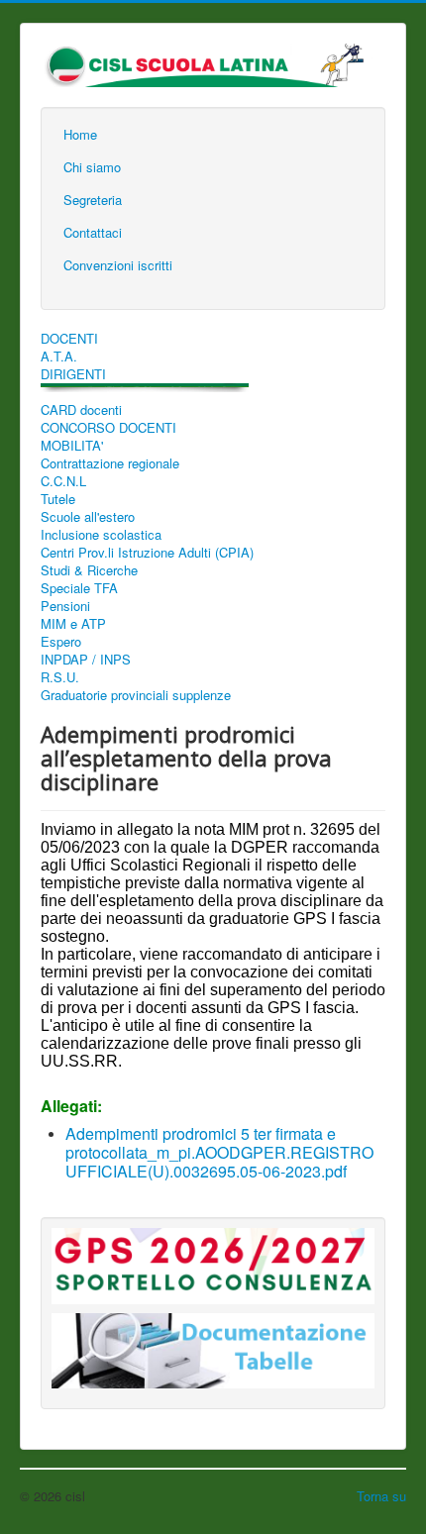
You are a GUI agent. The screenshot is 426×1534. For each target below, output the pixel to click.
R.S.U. (60, 677)
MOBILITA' (72, 446)
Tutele (58, 499)
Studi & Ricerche (89, 570)
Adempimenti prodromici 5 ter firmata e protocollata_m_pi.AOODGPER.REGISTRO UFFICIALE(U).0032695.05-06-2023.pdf (219, 1152)
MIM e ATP (73, 624)
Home (80, 134)
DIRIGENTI (73, 374)
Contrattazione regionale (110, 463)
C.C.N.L (63, 481)
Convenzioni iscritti (117, 265)
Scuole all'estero (88, 517)
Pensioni (65, 606)
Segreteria (92, 199)
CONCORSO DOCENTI (108, 428)
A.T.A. (59, 356)
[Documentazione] (213, 1389)
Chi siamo (92, 166)
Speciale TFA (79, 588)
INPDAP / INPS (86, 659)
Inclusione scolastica (101, 535)
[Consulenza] (213, 1303)
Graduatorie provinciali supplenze (136, 695)
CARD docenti (81, 410)
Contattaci (92, 232)
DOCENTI (69, 339)
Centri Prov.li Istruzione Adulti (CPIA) (147, 553)
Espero (61, 642)
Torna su (381, 1495)
